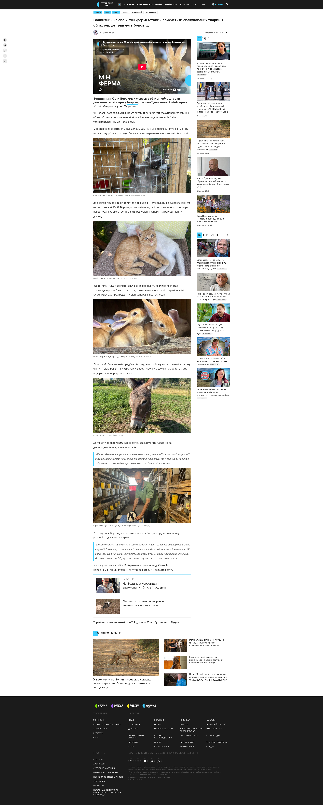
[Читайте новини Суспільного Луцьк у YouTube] (145, 760)
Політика (133, 742)
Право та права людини (136, 736)
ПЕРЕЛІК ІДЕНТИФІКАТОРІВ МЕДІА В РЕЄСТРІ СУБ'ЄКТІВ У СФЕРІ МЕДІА (107, 792)
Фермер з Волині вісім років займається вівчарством (143, 603)
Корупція (159, 720)
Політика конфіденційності (108, 777)
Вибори (184, 724)
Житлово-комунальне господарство (192, 729)
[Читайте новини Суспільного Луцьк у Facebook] (130, 760)
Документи (99, 781)
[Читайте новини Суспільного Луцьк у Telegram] (159, 760)
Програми (98, 785)
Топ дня (125, 12)
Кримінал (185, 720)
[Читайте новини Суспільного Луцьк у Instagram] (138, 760)
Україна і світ (171, 4)
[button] (5, 40)
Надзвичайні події (216, 724)
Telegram (137, 622)
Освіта (157, 724)
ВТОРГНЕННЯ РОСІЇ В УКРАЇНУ (107, 724)
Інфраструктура (214, 728)
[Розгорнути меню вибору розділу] (119, 4)
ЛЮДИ (107, 12)
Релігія (157, 742)
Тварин (132, 102)
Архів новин (99, 764)
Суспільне (163, 774)
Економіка (134, 724)
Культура (184, 4)
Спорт (194, 4)
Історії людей (137, 12)
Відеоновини (151, 12)
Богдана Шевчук (107, 32)
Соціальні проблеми (217, 742)
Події (131, 720)
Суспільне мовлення (104, 768)
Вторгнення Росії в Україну (149, 4)
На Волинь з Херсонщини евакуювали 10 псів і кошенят (144, 585)
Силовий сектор (189, 735)
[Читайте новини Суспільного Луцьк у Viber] (152, 760)
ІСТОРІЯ (115, 12)
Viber (150, 622)
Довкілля (133, 728)
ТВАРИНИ (98, 12)
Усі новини (129, 4)
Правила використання (105, 772)
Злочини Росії (187, 742)
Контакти (98, 759)
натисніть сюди (164, 777)
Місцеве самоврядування (163, 736)
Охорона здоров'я (163, 728)
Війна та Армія (162, 746)
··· (203, 4)
